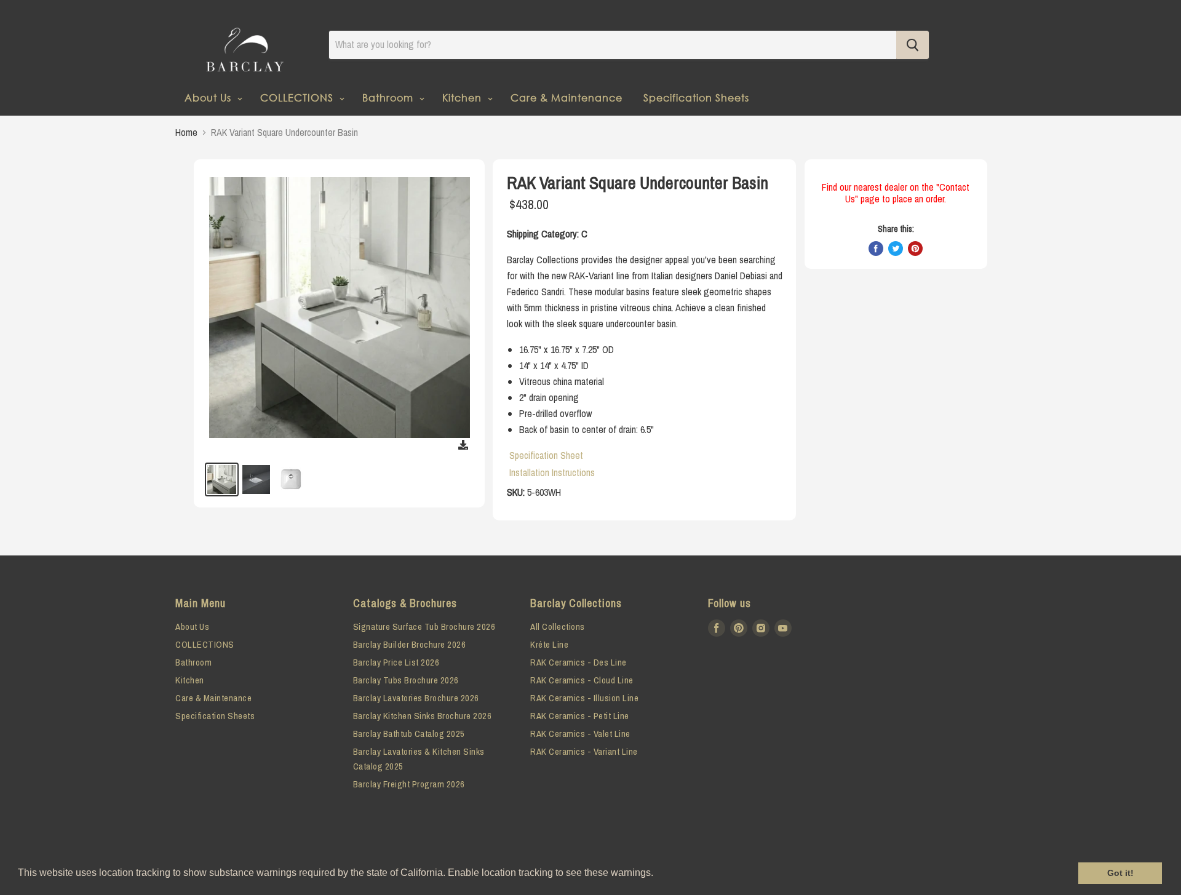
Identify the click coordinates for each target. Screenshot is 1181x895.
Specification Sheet (546, 455)
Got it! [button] (1120, 873)
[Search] (912, 45)
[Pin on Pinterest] (915, 248)
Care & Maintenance (566, 97)
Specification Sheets (696, 97)
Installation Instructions (552, 472)
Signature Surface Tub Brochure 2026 (424, 626)
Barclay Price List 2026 (396, 662)
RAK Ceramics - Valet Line (580, 733)
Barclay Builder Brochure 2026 (409, 644)
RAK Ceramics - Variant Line (584, 751)
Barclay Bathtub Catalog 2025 (409, 733)
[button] (657, 874)
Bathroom (389, 97)
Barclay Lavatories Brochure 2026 (416, 697)
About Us (209, 97)
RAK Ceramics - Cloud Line (582, 680)
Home (186, 132)
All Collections (557, 626)
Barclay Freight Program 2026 (409, 784)
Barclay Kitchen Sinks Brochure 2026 (422, 715)
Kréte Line (549, 644)
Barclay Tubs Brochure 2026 (406, 680)
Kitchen (463, 97)
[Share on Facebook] (876, 248)
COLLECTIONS (298, 97)
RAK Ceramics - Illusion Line (584, 697)
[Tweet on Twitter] (895, 248)
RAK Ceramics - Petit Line (579, 715)
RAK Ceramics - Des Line (578, 662)
